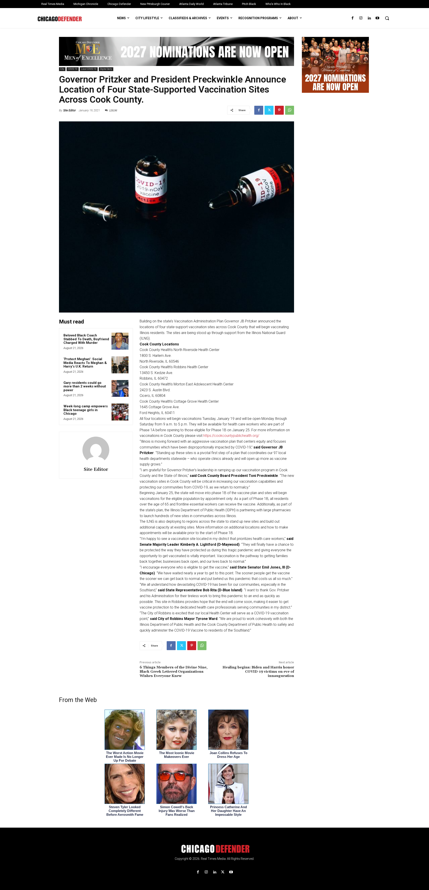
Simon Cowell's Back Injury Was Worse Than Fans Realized (177, 810)
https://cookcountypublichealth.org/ (231, 435)
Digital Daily (106, 69)
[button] (387, 18)
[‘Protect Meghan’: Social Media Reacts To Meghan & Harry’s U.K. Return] (119, 364)
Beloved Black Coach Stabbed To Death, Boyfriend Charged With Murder (86, 339)
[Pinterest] (279, 110)
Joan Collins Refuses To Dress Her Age (228, 755)
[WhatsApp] (289, 110)
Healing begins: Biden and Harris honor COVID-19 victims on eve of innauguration (258, 671)
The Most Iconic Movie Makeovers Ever (176, 755)
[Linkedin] (369, 18)
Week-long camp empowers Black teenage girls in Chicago (85, 410)
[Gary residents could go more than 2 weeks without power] (119, 388)
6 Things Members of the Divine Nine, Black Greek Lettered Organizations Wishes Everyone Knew (173, 671)
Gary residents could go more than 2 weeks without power (84, 386)
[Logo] (214, 848)
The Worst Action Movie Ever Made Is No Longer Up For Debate (124, 756)
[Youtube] (377, 18)
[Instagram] (361, 18)
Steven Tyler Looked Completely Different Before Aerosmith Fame (124, 810)
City (62, 69)
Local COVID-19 (88, 69)
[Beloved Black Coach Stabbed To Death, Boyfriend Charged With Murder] (119, 341)
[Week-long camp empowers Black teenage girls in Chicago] (119, 412)
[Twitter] (269, 110)
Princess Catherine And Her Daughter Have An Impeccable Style (228, 810)
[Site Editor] (95, 450)
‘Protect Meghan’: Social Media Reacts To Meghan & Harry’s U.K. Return (85, 362)
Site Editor (69, 110)
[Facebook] (352, 18)
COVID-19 (72, 69)
